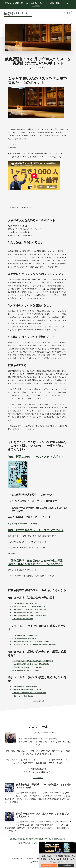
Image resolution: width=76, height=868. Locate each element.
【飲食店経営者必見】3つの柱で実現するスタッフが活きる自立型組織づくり (38, 839)
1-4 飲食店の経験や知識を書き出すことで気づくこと (27, 612)
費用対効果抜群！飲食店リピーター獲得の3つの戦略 (38, 843)
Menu (68, 13)
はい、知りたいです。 (49, 865)
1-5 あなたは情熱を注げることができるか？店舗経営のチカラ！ (30, 615)
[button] (57, 857)
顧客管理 (41, 701)
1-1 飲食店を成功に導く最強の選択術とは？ (24, 603)
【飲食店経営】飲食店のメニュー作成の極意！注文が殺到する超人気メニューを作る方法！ (36, 562)
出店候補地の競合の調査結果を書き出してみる (27, 689)
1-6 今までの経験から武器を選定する (22, 619)
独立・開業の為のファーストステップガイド (35, 456)
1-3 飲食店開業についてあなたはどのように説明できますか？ (30, 609)
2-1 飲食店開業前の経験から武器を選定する (24, 635)
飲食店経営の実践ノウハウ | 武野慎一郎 (16, 14)
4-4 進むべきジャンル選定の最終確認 (22, 696)
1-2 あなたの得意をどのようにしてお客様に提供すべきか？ (29, 606)
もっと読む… (38, 778)
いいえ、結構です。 (66, 865)
